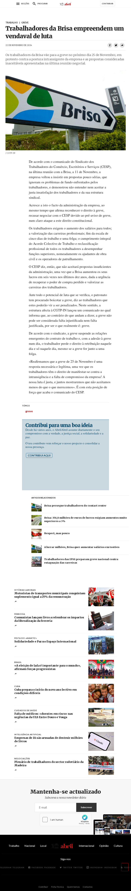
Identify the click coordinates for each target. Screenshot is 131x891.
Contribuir (43, 887)
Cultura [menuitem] (118, 845)
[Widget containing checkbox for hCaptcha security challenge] (65, 819)
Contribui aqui (39, 455)
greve (29, 411)
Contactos (87, 887)
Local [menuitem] (43, 845)
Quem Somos (73, 887)
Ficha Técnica (57, 887)
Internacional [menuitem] (86, 845)
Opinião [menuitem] (104, 845)
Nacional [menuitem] (29, 845)
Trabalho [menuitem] (14, 845)
